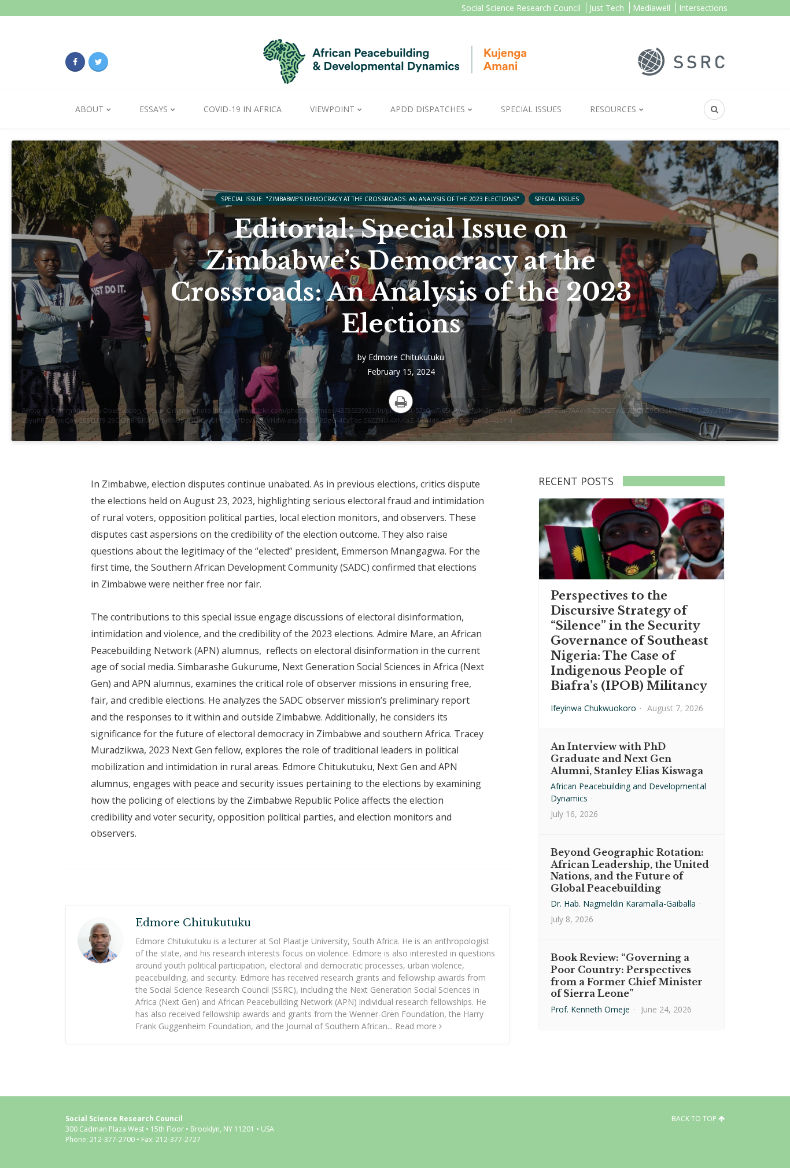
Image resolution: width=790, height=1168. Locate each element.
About (89, 109)
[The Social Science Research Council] (681, 61)
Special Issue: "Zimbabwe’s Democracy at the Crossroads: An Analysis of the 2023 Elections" (370, 199)
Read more (416, 1026)
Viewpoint (332, 109)
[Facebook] (75, 62)
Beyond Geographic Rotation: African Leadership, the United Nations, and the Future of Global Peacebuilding (630, 870)
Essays (153, 109)
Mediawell (651, 7)
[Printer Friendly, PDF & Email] (401, 401)
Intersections (703, 7)
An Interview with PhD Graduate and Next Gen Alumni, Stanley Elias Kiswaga (627, 759)
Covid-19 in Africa (243, 109)
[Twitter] (98, 62)
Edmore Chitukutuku (406, 357)
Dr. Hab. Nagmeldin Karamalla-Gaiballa (623, 903)
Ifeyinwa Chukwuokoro (593, 708)
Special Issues (531, 109)
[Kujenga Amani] (395, 61)
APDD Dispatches (427, 109)
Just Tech (606, 7)
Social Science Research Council (521, 7)
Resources (613, 109)
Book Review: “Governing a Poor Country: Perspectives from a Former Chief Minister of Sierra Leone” (627, 975)
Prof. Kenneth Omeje (590, 1009)
